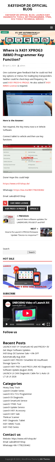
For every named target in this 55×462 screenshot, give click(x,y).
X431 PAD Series (11, 427)
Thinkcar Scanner (11, 417)
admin (22, 65)
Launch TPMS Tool (12, 404)
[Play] (6, 324)
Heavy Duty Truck (11, 387)
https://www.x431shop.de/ (16, 183)
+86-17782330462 (21, 445)
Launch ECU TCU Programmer (17, 394)
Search (6, 248)
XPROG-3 (34, 208)
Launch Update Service (14, 407)
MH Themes (45, 459)
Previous (3, 37)
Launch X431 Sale (11, 414)
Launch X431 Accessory (14, 410)
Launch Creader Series (13, 390)
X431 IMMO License (19, 203)
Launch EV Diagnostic (13, 397)
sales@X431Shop (17, 441)
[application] (27, 313)
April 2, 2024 (10, 65)
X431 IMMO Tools (11, 423)
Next (51, 37)
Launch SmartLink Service (15, 400)
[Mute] (43, 324)
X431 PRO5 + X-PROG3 (15, 208)
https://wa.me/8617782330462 (28, 190)
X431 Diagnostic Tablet (14, 420)
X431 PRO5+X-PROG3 (18, 82)
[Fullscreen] (48, 324)
